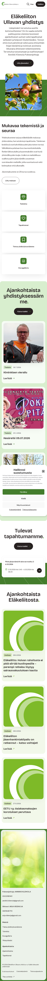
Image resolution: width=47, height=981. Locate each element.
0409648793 (7, 911)
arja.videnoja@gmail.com (11, 915)
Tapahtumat (6, 955)
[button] (43, 471)
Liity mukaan (10, 180)
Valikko (40, 4)
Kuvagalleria (7, 936)
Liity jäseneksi (23, 63)
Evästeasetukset (8, 971)
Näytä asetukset (23, 505)
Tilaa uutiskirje (7, 977)
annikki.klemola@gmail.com (13, 901)
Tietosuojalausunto (29, 509)
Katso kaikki (22, 311)
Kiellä (23, 498)
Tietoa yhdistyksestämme (12, 927)
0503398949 (7, 896)
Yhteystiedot (7, 940)
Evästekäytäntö (15, 509)
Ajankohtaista (7, 951)
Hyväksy (23, 492)
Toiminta (5, 931)
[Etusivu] (10, 4)
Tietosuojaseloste (36, 971)
